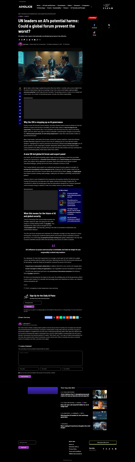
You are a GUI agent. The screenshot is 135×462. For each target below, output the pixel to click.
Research (65, 423)
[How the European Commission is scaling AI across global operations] (62, 219)
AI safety (48, 223)
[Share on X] (22, 40)
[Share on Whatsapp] (27, 40)
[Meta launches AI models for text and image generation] (100, 415)
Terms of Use (41, 309)
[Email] (35, 40)
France (69, 171)
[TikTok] (108, 8)
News (21, 16)
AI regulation (34, 288)
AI (22, 1)
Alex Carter (26, 44)
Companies (75, 413)
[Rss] (110, 8)
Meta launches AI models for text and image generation (74, 416)
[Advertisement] (53, 109)
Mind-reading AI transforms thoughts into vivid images (75, 426)
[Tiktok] (94, 33)
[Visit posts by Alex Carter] (20, 44)
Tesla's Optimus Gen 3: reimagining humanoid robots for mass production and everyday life (75, 395)
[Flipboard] (112, 8)
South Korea (77, 171)
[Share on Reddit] (30, 40)
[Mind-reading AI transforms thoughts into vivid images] (100, 426)
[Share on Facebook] (19, 40)
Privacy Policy (67, 309)
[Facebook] (103, 8)
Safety (27, 16)
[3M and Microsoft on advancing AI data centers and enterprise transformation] (62, 202)
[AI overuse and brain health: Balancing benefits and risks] (62, 195)
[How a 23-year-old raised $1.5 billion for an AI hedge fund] (100, 405)
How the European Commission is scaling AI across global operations (73, 219)
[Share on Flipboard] (24, 40)
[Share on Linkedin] (20, 106)
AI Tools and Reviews (68, 392)
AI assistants (66, 413)
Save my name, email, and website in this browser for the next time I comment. (37, 372)
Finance (79, 402)
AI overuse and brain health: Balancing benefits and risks (74, 195)
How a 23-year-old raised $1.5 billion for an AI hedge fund (75, 405)
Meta (82, 413)
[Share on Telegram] (32, 40)
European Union (45, 288)
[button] (91, 6)
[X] (105, 8)
